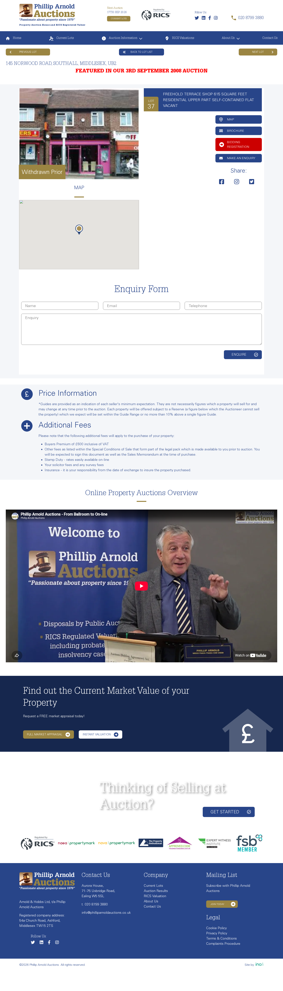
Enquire (239, 354)
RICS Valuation (155, 896)
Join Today (217, 904)
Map (230, 119)
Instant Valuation (97, 734)
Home (16, 38)
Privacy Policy (216, 933)
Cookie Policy (216, 928)
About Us (228, 38)
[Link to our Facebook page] (210, 19)
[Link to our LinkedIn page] (204, 19)
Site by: (250, 965)
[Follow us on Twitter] (198, 19)
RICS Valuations (182, 38)
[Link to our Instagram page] (216, 19)
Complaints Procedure (223, 943)
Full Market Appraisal (44, 734)
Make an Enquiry (241, 158)
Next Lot (258, 51)
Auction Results (156, 891)
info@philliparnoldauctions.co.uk (106, 912)
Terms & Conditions (221, 938)
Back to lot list (141, 51)
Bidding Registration (238, 144)
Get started (224, 812)
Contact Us (270, 38)
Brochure (235, 131)
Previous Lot (28, 51)
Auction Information (122, 38)
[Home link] (47, 12)
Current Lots (118, 19)
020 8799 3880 (96, 904)
